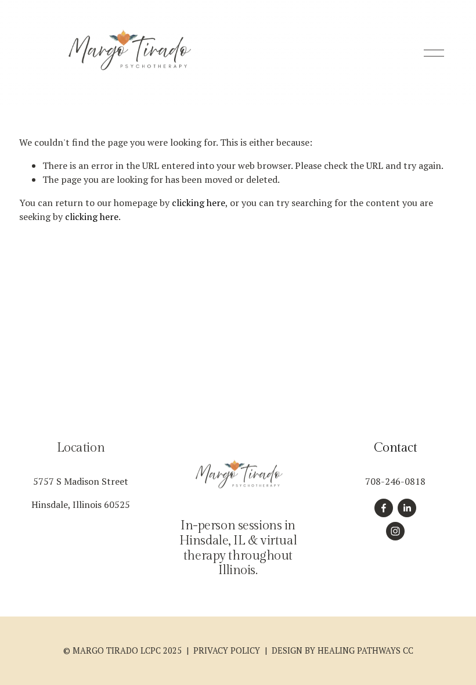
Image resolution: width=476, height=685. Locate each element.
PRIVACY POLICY (226, 650)
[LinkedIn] (407, 508)
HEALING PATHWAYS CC (365, 650)
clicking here (198, 202)
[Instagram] (395, 531)
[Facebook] (383, 508)
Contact (395, 448)
